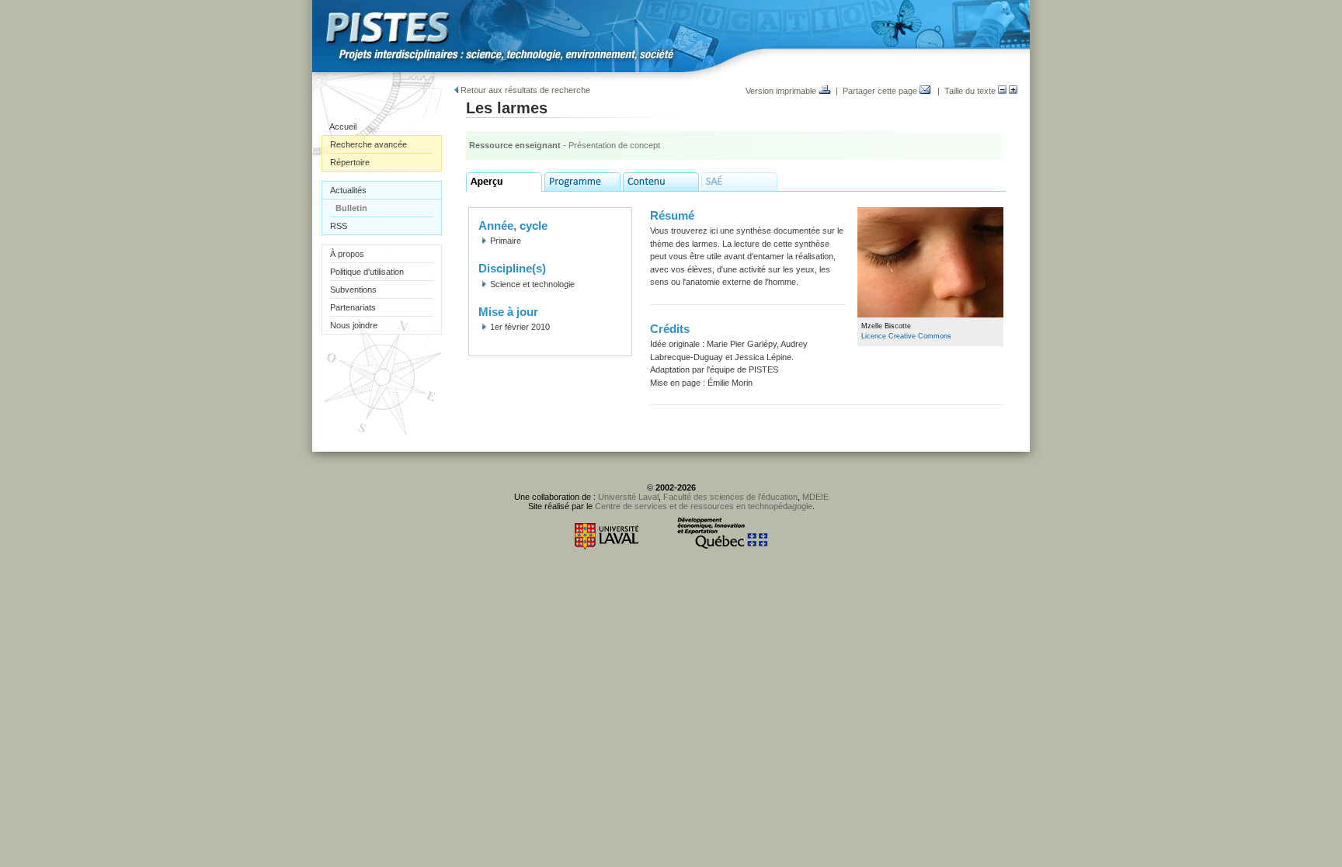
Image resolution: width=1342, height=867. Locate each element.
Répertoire (350, 162)
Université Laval (628, 496)
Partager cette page (881, 90)
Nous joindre (353, 325)
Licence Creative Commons (906, 336)
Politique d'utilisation (367, 271)
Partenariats (353, 307)
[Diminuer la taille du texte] (1002, 90)
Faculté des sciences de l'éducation (730, 496)
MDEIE (815, 496)
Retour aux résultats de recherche (524, 90)
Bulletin (351, 208)
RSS (338, 226)
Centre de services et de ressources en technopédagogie (703, 506)
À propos (347, 253)
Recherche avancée (368, 144)
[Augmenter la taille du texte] (1013, 90)
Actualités (348, 190)
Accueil (342, 126)
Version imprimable (782, 90)
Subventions (353, 289)
